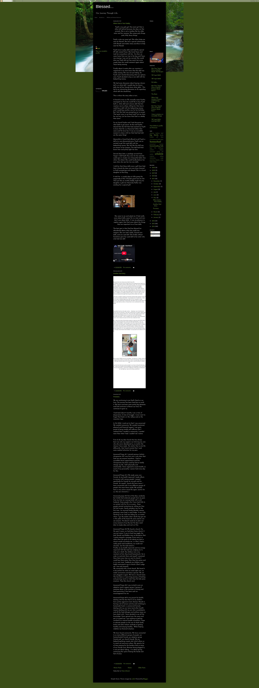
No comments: (127, 267)
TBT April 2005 (156, 78)
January (156, 217)
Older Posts (141, 667)
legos (151, 148)
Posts (153, 232)
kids (161, 146)
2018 (153, 176)
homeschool (155, 142)
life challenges (158, 148)
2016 (153, 221)
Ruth (98, 48)
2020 (154, 170)
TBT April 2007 (156, 75)
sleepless (157, 160)
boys (162, 137)
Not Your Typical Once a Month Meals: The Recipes (157, 70)
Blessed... (105, 6)
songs (161, 160)
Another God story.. (119, 273)
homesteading (155, 146)
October (156, 184)
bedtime (158, 133)
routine (151, 154)
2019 (153, 173)
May (155, 197)
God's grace (160, 139)
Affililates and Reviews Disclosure (114, 17)
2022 (153, 167)
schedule (159, 154)
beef (162, 133)
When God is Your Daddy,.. (122, 23)
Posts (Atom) (126, 671)
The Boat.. (154, 94)
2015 (153, 223)
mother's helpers (156, 149)
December (157, 181)
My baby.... (154, 82)
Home (96, 17)
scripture (152, 156)
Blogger (145, 679)
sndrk (133, 679)
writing (154, 161)
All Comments (156, 235)
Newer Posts (117, 667)
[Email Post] (133, 267)
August (156, 189)
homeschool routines (156, 144)
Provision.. (116, 397)
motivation (152, 151)
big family (154, 135)
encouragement (153, 139)
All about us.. (102, 17)
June (155, 195)
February (157, 214)
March (156, 212)
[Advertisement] (102, 26)
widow (151, 161)
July (155, 192)
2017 (153, 178)
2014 (153, 226)
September (157, 186)
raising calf (160, 151)
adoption (152, 133)
